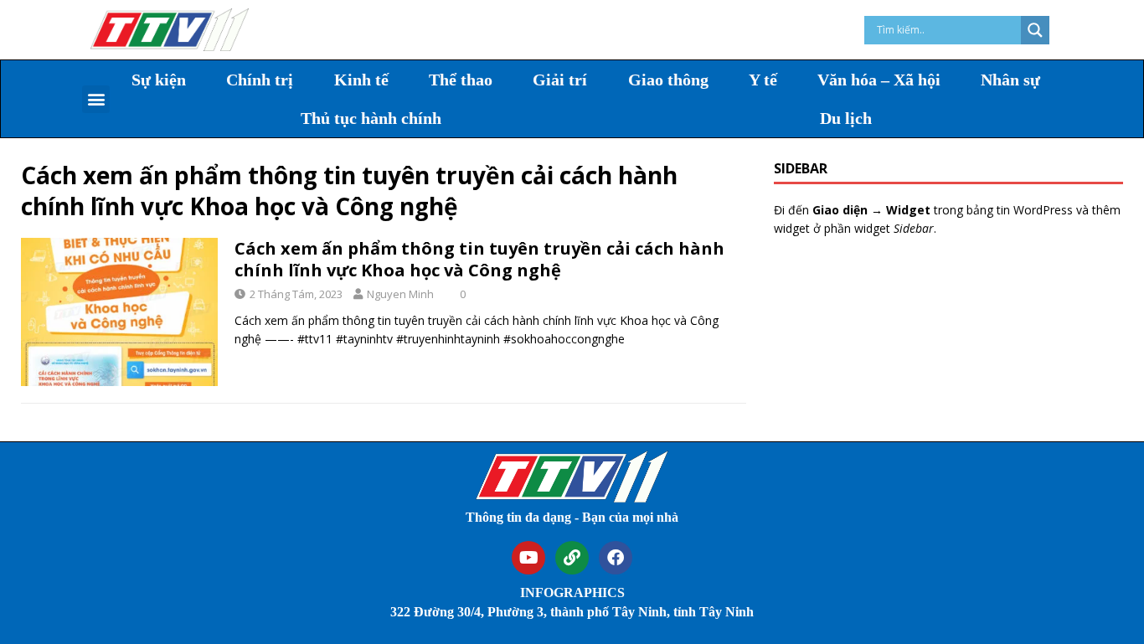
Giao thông (668, 79)
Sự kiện (158, 79)
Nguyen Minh (400, 293)
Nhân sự (1010, 79)
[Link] (572, 557)
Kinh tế (361, 79)
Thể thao (460, 79)
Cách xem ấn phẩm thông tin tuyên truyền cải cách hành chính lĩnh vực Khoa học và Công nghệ (479, 259)
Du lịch (846, 118)
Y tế (763, 79)
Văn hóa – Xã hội (878, 79)
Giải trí (560, 79)
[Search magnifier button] (1035, 30)
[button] (96, 99)
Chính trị (259, 79)
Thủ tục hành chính (371, 118)
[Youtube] (528, 557)
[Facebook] (615, 557)
